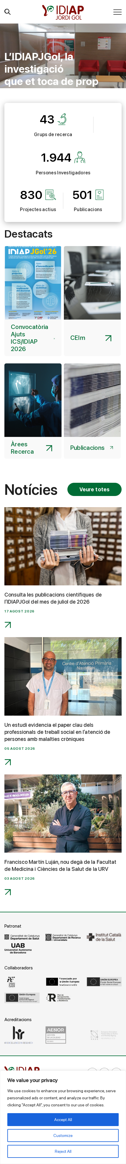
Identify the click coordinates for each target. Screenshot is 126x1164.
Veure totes (94, 489)
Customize (63, 1135)
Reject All (63, 1151)
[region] (63, 1117)
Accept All (63, 1119)
